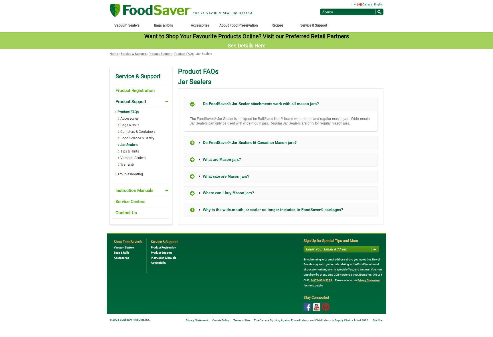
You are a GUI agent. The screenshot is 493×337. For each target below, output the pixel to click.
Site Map (378, 320)
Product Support (160, 54)
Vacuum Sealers (133, 158)
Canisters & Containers (137, 132)
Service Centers (131, 201)
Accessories (129, 119)
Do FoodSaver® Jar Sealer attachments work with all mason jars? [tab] (260, 104)
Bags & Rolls (129, 125)
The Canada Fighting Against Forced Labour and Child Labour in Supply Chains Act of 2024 (311, 320)
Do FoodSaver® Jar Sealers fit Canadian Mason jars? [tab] (249, 143)
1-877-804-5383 (321, 280)
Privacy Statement (368, 280)
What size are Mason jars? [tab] (225, 176)
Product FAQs (184, 54)
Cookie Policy (220, 320)
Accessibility (158, 262)
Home (114, 54)
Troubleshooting (130, 174)
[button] (366, 4)
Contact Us (126, 212)
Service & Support (134, 54)
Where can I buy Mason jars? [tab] (228, 193)
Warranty (127, 165)
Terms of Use (241, 320)
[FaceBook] (307, 307)
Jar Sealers (129, 145)
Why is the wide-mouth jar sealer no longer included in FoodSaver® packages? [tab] (272, 210)
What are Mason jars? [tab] (221, 159)
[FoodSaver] (151, 10)
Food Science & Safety (137, 138)
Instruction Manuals (134, 190)
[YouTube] (316, 307)
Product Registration (135, 90)
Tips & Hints (129, 151)
